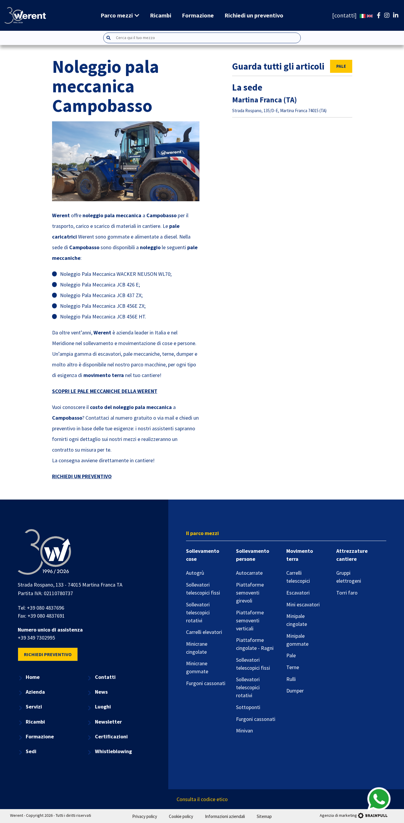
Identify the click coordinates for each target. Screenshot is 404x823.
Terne (292, 667)
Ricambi (160, 15)
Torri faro (347, 592)
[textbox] (207, 37)
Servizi (34, 706)
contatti (344, 15)
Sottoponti (248, 707)
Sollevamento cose (202, 554)
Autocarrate (249, 572)
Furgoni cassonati (205, 683)
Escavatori (298, 592)
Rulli (291, 679)
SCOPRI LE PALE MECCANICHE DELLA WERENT (104, 391)
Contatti (105, 677)
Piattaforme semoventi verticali (250, 620)
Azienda (35, 691)
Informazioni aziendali (225, 816)
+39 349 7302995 (36, 637)
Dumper (295, 690)
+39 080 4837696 (45, 607)
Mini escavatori (303, 604)
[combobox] (202, 38)
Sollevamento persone (252, 554)
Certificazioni (111, 736)
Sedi (31, 751)
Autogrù (195, 572)
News (101, 691)
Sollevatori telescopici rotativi (198, 612)
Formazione (198, 15)
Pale (341, 66)
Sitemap (264, 816)
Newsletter (108, 721)
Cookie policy (181, 816)
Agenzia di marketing (338, 815)
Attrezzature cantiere (352, 554)
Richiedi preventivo (48, 654)
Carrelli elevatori (204, 632)
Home (33, 677)
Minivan (244, 730)
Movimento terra (299, 554)
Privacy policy (144, 816)
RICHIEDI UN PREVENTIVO (82, 476)
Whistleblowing (113, 751)
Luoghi (103, 706)
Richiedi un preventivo (253, 15)
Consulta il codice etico (202, 799)
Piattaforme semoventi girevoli (250, 592)
